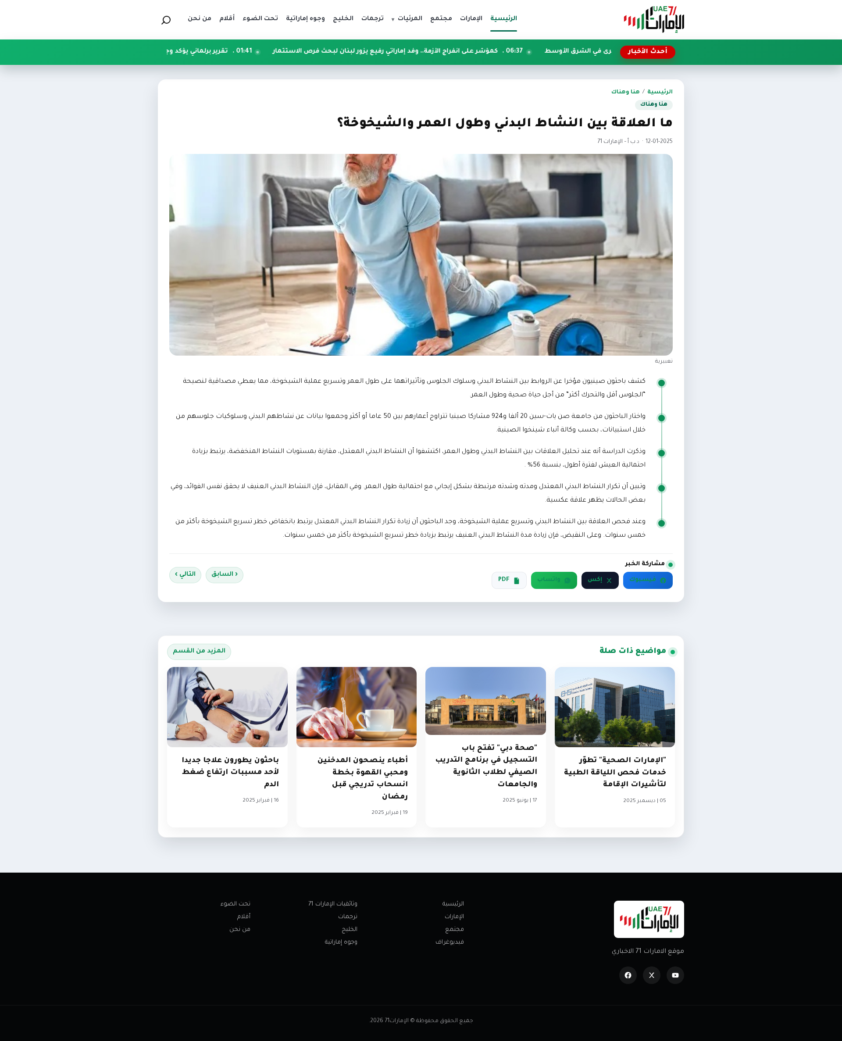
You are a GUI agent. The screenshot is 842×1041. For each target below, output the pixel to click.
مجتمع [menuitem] (441, 19)
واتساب (548, 580)
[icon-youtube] (675, 975)
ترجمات (347, 917)
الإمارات (454, 917)
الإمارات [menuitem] (471, 19)
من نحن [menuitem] (199, 19)
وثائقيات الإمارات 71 (332, 904)
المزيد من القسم (199, 651)
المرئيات (407, 19)
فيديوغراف (449, 942)
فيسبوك (642, 580)
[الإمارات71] (654, 19)
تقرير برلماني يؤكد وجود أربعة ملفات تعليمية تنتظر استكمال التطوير (187, 51)
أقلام (243, 917)
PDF (504, 580)
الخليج (349, 930)
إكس (595, 580)
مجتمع (454, 930)
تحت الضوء (235, 904)
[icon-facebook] (628, 975)
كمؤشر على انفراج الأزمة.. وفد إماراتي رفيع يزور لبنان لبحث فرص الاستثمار (451, 51)
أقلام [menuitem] (227, 19)
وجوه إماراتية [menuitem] (305, 19)
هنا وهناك (625, 92)
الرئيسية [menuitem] (503, 19)
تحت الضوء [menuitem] (260, 19)
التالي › (185, 574)
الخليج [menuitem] (343, 19)
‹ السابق (224, 574)
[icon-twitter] (651, 975)
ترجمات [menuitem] (372, 19)
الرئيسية (660, 92)
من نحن (239, 930)
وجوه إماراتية (341, 942)
